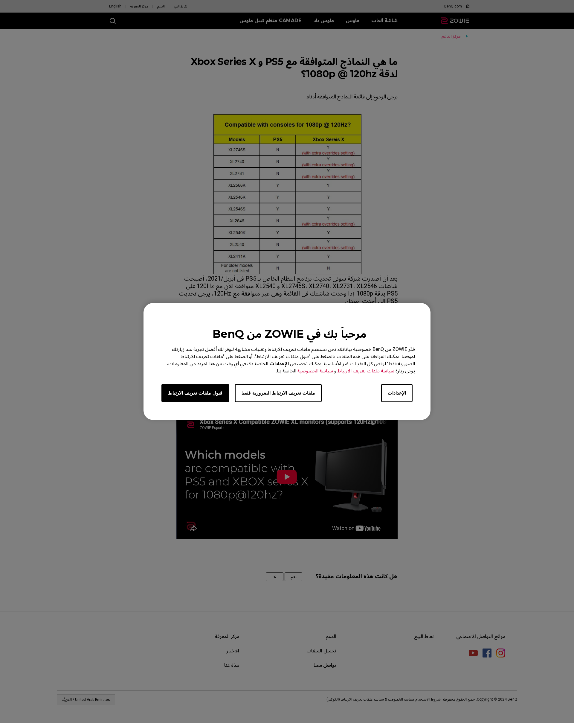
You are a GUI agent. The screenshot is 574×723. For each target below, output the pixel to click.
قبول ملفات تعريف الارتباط (195, 393)
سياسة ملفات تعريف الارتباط (366, 371)
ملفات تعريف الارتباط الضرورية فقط (278, 393)
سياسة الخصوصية (315, 371)
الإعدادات (397, 393)
